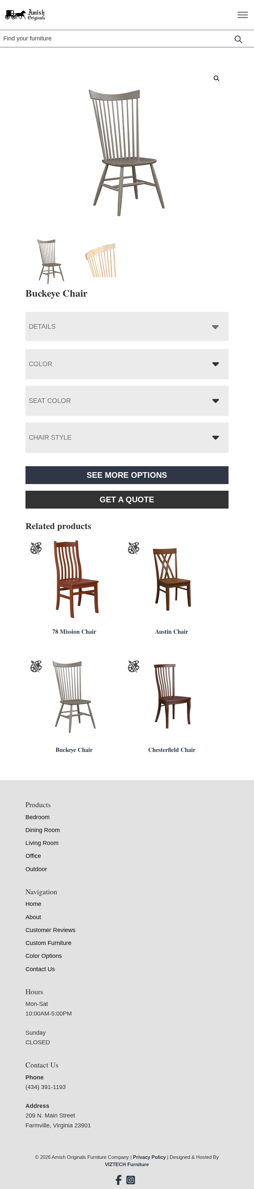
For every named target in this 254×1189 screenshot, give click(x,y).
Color (40, 364)
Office (33, 856)
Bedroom (37, 817)
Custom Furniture (48, 943)
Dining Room (42, 830)
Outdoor (36, 869)
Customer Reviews (50, 930)
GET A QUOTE (127, 499)
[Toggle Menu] (242, 15)
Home (33, 904)
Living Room (42, 843)
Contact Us (40, 969)
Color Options (43, 956)
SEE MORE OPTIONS (127, 475)
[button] (217, 78)
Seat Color (50, 400)
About (33, 917)
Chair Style (50, 437)
